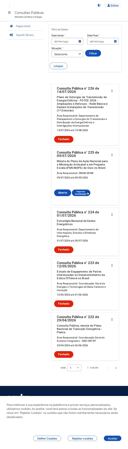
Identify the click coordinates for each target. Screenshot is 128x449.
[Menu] (9, 12)
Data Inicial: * (58, 35)
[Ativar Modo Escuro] (99, 5)
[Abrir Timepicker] (79, 41)
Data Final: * (93, 35)
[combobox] (74, 368)
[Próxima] (116, 368)
